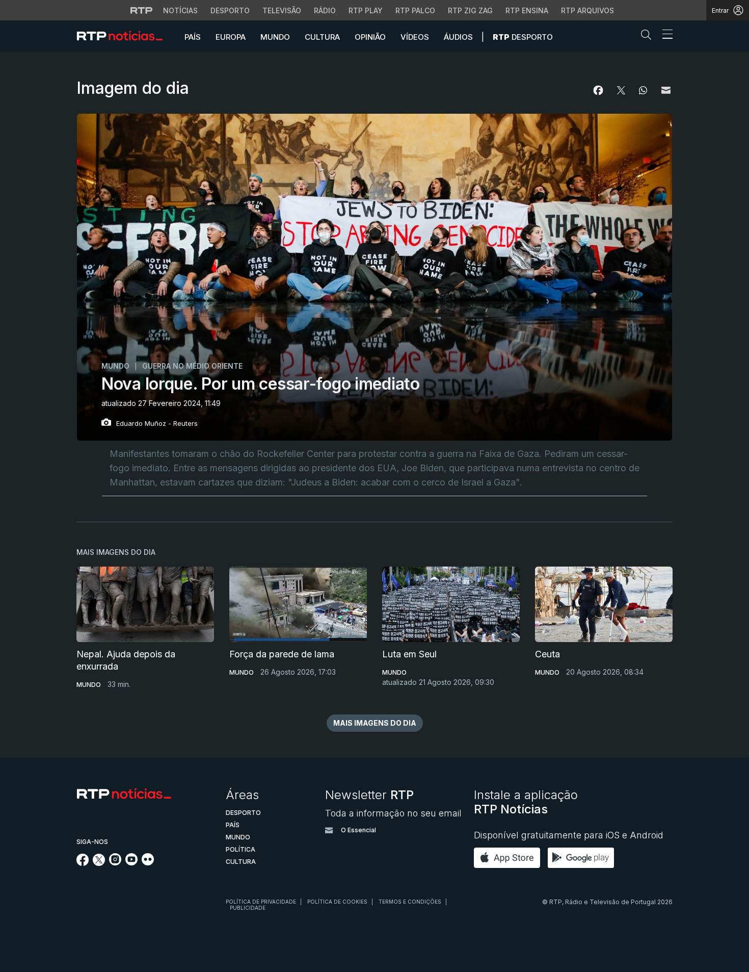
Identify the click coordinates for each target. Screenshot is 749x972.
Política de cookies (337, 902)
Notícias (180, 10)
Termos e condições (410, 902)
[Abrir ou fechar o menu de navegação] (664, 36)
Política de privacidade (261, 902)
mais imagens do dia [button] (374, 723)
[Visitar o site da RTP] (141, 10)
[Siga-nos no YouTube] (131, 862)
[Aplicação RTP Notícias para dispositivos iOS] (509, 857)
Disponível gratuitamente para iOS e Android (568, 835)
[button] (648, 37)
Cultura (322, 37)
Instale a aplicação (526, 801)
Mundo (275, 37)
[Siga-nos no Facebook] (82, 863)
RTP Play (366, 10)
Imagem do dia (132, 88)
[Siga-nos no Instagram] (115, 862)
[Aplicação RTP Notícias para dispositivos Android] (583, 857)
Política (240, 849)
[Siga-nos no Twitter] (99, 863)
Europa (231, 37)
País (192, 37)
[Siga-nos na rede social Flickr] (148, 862)
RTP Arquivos (587, 10)
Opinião (370, 37)
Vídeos (414, 37)
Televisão (281, 10)
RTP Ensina (526, 10)
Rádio (325, 10)
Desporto (230, 10)
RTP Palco (415, 10)
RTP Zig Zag (470, 10)
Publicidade (247, 908)
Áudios (458, 37)
